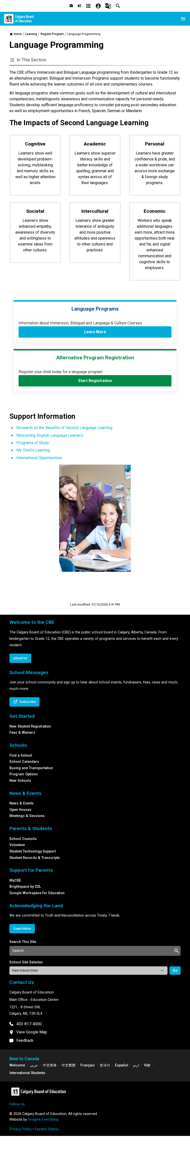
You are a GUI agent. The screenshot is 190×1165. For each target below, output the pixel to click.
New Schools (20, 781)
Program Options (23, 774)
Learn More (95, 332)
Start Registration (95, 380)
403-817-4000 (29, 1024)
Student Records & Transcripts (34, 858)
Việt (147, 1065)
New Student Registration (30, 726)
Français (87, 1065)
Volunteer (17, 845)
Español (121, 1065)
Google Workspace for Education (37, 893)
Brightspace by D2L (25, 887)
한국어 (105, 1065)
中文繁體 (68, 1065)
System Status (46, 1129)
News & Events (21, 803)
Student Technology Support (32, 851)
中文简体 (50, 1065)
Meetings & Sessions (27, 816)
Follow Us (17, 1104)
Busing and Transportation (31, 768)
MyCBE (15, 880)
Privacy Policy (20, 1129)
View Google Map (31, 1032)
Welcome (17, 1065)
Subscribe (28, 702)
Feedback (24, 1040)
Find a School (20, 755)
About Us (20, 658)
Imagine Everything (43, 1119)
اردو (136, 1065)
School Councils (23, 839)
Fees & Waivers (22, 732)
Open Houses (20, 810)
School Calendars (24, 762)
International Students (27, 1073)
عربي (34, 1065)
